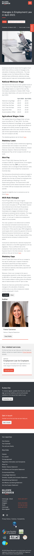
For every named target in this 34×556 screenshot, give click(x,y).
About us (4, 464)
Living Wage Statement (9, 475)
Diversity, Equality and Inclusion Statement (14, 477)
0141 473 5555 (22, 503)
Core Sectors (5, 441)
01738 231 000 (22, 505)
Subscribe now (7, 399)
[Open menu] (30, 3)
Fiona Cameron (27, 352)
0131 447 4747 (22, 507)
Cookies (14, 519)
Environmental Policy (8, 472)
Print (12, 295)
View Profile (8, 336)
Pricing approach (7, 459)
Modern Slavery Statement (10, 467)
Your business (6, 443)
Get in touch (6, 422)
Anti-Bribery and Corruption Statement (13, 469)
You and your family (8, 446)
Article (4, 22)
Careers (4, 454)
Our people (5, 457)
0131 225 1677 (22, 499)
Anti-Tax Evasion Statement (10, 485)
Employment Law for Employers (16, 22)
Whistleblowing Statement (10, 480)
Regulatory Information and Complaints (13, 462)
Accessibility (21, 519)
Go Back (5, 295)
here (25, 137)
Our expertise (7, 437)
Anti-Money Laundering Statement (12, 482)
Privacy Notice (6, 519)
